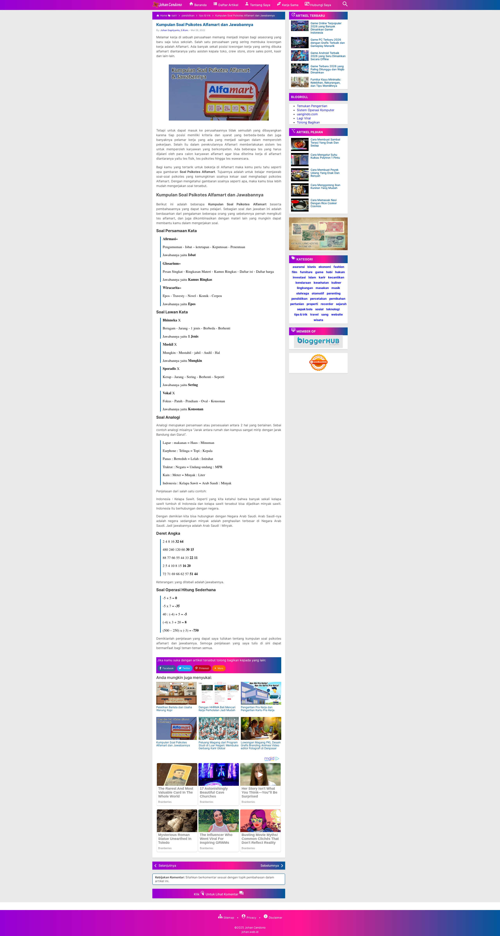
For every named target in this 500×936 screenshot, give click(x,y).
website (337, 314)
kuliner (336, 282)
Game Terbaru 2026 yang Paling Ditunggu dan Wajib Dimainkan (327, 69)
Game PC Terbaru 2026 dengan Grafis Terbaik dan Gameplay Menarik (328, 42)
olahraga (302, 293)
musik (335, 288)
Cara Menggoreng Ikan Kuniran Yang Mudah (325, 186)
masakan (322, 288)
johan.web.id (250, 931)
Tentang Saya (259, 5)
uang (325, 314)
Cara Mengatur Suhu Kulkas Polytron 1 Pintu (325, 156)
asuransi (299, 266)
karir (322, 277)
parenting (334, 293)
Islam (312, 277)
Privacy (251, 917)
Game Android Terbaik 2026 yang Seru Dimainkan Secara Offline (328, 56)
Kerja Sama (289, 5)
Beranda (200, 5)
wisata (318, 320)
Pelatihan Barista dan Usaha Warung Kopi (174, 708)
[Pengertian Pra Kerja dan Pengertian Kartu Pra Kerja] (261, 693)
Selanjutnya (167, 865)
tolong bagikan (228, 660)
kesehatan (321, 282)
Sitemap (228, 917)
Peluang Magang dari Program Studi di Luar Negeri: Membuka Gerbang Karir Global (218, 745)
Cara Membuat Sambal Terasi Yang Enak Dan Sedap (325, 142)
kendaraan (303, 282)
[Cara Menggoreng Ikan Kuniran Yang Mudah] (301, 190)
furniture (306, 272)
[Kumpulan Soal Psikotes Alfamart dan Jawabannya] (176, 728)
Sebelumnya (270, 865)
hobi (329, 272)
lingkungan (305, 288)
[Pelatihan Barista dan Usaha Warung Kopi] (176, 693)
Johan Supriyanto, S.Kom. (174, 30)
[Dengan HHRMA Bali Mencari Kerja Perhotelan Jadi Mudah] (219, 693)
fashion (339, 266)
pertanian (297, 304)
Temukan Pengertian (312, 106)
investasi (299, 277)
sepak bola (304, 309)
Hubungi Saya (320, 5)
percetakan (318, 298)
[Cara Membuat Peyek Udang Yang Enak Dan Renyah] (301, 174)
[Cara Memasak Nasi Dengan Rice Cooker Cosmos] (301, 205)
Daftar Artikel (228, 5)
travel (314, 314)
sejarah (341, 304)
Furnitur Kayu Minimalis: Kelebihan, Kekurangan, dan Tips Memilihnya (326, 82)
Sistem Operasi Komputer (315, 110)
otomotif (318, 293)
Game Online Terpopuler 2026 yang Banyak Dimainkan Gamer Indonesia (326, 27)
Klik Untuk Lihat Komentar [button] (216, 894)
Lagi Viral (304, 118)
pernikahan (337, 298)
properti (312, 304)
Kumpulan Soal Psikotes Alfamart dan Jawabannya (204, 24)
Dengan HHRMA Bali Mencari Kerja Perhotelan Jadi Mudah (217, 708)
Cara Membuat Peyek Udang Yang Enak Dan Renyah (325, 172)
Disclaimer (275, 917)
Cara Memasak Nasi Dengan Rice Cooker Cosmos (324, 202)
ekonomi (325, 266)
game (319, 272)
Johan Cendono (255, 927)
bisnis (311, 266)
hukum (340, 272)
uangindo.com (307, 114)
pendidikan (299, 298)
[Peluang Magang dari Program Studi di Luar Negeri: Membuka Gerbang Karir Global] (219, 728)
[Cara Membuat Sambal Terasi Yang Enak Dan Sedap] (301, 144)
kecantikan (336, 277)
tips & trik (300, 314)
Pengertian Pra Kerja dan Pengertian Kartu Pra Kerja (257, 708)
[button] (219, 668)
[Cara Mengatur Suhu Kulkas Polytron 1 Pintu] (301, 159)
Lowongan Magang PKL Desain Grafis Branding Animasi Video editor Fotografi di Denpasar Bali (261, 747)
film (294, 272)
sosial (319, 309)
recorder (327, 304)
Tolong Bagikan (308, 122)
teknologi (333, 309)
